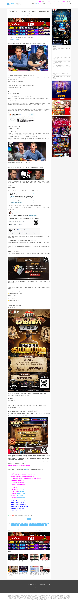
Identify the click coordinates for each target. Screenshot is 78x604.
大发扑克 (35, 587)
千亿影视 (36, 597)
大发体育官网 (45, 598)
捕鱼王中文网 (54, 595)
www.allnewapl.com (20, 508)
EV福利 (43, 523)
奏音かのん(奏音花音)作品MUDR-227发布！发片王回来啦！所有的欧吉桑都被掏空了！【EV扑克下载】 (40, 530)
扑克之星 (58, 597)
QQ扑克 (42, 599)
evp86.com (26, 469)
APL (12, 523)
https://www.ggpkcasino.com (22, 500)
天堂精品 (40, 597)
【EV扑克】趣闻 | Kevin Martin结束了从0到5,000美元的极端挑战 (13, 561)
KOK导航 (69, 596)
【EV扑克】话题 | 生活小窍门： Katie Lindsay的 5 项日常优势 (45, 561)
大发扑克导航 (52, 596)
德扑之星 (61, 597)
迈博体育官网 (61, 596)
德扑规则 (49, 3)
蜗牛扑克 (32, 598)
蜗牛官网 (18, 597)
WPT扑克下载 (11, 598)
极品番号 (18, 596)
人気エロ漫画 (14, 597)
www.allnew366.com (22, 504)
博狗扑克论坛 (10, 596)
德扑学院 (43, 3)
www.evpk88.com (22, 489)
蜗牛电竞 (58, 595)
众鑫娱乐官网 (44, 596)
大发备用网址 (41, 598)
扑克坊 (65, 597)
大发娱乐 (68, 598)
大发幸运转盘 (38, 599)
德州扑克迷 (10, 4)
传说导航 (33, 597)
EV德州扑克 (18, 523)
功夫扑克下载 (36, 598)
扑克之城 (51, 597)
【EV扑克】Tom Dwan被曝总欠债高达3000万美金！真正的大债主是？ (45, 573)
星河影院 (43, 597)
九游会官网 (54, 598)
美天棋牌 (65, 595)
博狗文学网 (39, 596)
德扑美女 (61, 3)
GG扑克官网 (50, 598)
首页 (33, 3)
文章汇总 (68, 1)
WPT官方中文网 (23, 598)
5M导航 (25, 597)
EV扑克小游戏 (35, 523)
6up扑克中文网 (23, 595)
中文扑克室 (32, 595)
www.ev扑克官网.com (21, 484)
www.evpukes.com (20, 495)
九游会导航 (9, 597)
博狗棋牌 (68, 595)
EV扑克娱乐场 (26, 523)
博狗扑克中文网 (28, 595)
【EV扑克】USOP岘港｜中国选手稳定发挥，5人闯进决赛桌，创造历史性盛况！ (23, 573)
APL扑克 (19, 598)
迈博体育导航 (57, 596)
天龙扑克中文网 (42, 595)
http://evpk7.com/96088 (19, 465)
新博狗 (47, 595)
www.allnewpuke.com (24, 506)
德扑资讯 (37, 3)
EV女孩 (15, 523)
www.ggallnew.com (21, 510)
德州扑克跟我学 (17, 595)
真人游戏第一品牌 (59, 598)
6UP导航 (13, 595)
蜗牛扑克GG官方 (34, 596)
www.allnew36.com (22, 502)
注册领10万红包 (29, 597)
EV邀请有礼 (47, 523)
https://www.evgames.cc (21, 497)
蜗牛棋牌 (61, 595)
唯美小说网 (47, 597)
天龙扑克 (54, 597)
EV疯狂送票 (39, 523)
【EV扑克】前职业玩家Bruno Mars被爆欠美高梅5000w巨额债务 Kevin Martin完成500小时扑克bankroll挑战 (13, 574)
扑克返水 (50, 595)
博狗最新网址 (29, 596)
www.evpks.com (21, 480)
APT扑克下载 (15, 598)
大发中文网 (64, 598)
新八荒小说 (22, 596)
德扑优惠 (55, 3)
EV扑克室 (30, 523)
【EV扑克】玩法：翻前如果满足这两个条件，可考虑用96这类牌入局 (34, 561)
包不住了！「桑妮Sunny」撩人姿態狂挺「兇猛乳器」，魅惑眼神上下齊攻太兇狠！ (18, 530)
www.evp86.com (15, 39)
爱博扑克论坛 (14, 596)
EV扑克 (22, 523)
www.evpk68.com (21, 491)
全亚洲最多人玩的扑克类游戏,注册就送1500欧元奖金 (23, 515)
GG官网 (21, 597)
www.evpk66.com (21, 487)
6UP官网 (48, 596)
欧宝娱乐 (65, 596)
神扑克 (26, 596)
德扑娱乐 (66, 3)
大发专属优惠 (33, 599)
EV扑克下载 (68, 597)
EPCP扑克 (28, 598)
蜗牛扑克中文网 (37, 595)
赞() (29, 518)
